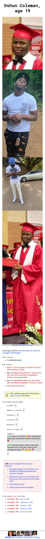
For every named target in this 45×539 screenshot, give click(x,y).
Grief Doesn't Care (16, 484)
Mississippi (15, 353)
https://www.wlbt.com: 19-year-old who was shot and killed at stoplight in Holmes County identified (24, 375)
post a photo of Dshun (25, 345)
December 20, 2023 (30, 351)
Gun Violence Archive (16, 386)
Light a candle (15, 396)
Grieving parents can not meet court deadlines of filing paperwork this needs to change (23, 471)
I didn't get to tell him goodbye (21, 487)
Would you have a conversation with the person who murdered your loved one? (24, 479)
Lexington (6, 353)
